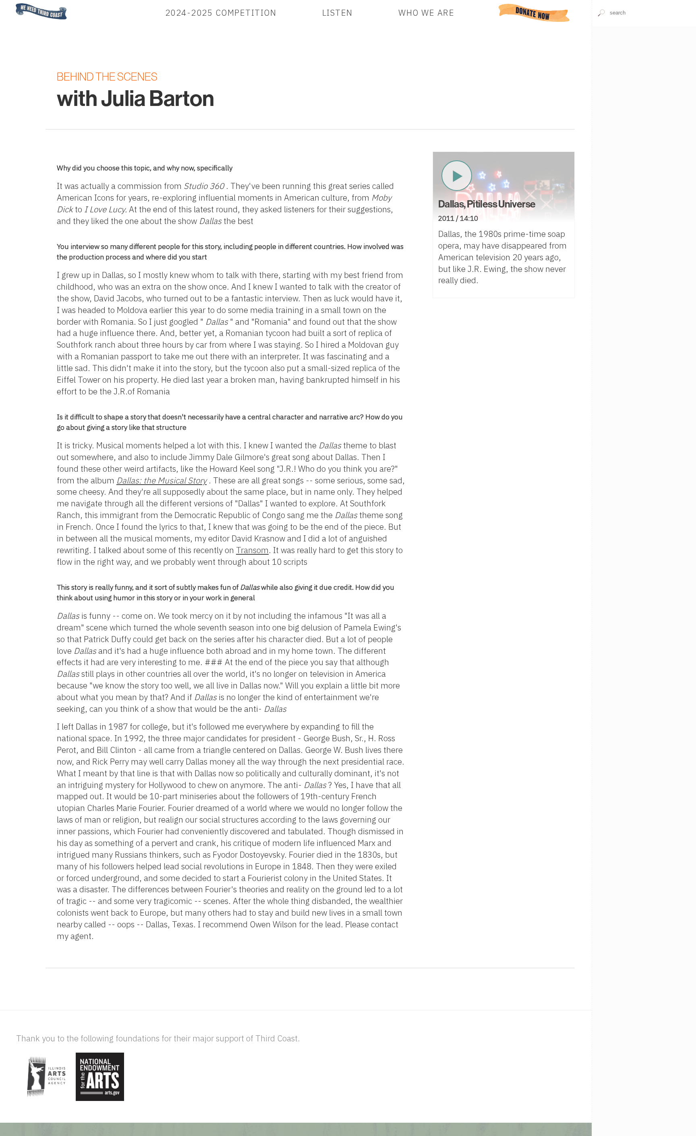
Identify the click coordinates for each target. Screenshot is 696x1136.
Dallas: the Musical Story (161, 480)
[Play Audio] (644, 79)
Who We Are (426, 12)
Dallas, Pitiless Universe (486, 204)
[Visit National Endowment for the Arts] (100, 1101)
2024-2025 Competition (221, 12)
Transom (252, 550)
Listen (337, 12)
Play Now (457, 176)
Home (13, 3)
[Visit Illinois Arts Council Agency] (45, 1101)
